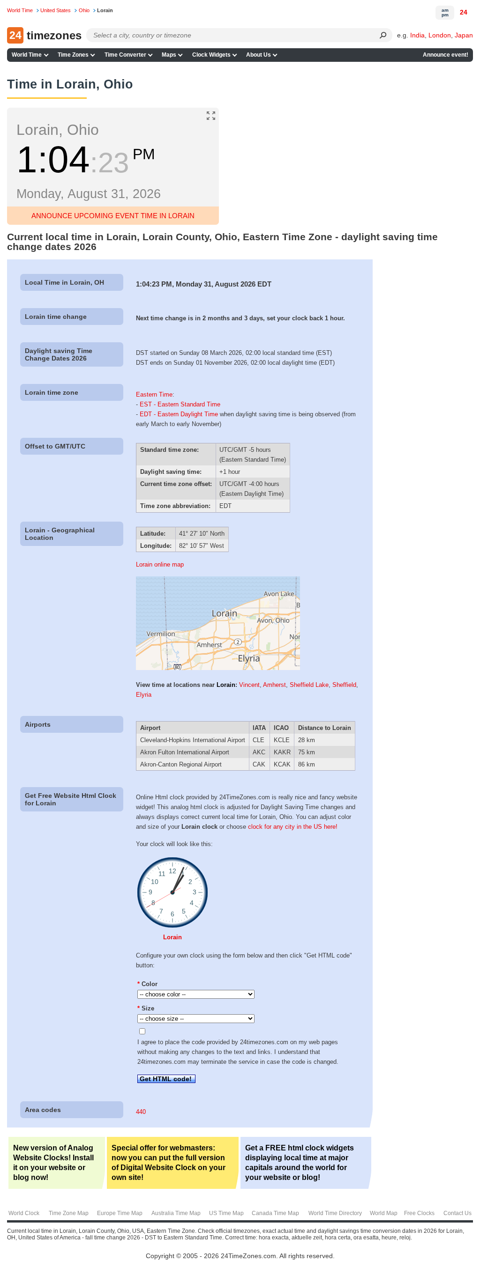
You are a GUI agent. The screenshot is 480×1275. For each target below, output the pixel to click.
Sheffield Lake (309, 684)
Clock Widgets (211, 55)
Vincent (249, 684)
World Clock (23, 1213)
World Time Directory (335, 1213)
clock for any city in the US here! (293, 826)
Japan (464, 35)
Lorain (226, 684)
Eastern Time (154, 394)
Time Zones (73, 55)
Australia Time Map (176, 1213)
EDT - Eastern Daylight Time (179, 414)
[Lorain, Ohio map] (218, 667)
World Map (384, 1213)
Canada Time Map (275, 1213)
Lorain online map (160, 564)
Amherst (274, 684)
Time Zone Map (69, 1213)
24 (463, 12)
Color (147, 984)
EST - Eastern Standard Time (180, 404)
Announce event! (445, 55)
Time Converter (125, 55)
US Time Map (226, 1213)
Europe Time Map (119, 1213)
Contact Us (457, 1213)
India (417, 35)
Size (145, 1008)
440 (141, 1111)
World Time (27, 55)
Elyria (143, 694)
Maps (169, 55)
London (439, 35)
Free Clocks (419, 1213)
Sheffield (344, 684)
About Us (258, 55)
